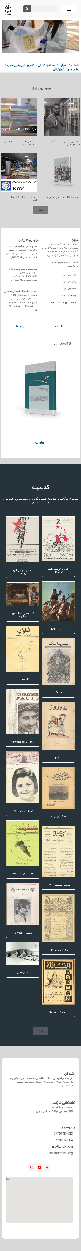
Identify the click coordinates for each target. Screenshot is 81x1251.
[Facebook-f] (47, 1167)
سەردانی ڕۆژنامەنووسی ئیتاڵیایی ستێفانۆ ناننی (65, 143)
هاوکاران (58, 69)
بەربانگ (58, 692)
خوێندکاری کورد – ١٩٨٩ (22, 874)
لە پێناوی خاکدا (58, 629)
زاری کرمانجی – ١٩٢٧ (58, 950)
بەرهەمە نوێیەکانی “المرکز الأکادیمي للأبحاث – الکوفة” (20, 143)
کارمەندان (72, 69)
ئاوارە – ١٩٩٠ (23, 679)
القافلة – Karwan (58, 1012)
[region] (40, 36)
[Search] (27, 8)
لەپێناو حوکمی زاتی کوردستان (23, 572)
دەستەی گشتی (47, 65)
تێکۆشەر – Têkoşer (22, 933)
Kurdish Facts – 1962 (22, 742)
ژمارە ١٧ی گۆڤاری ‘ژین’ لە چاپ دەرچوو (63, 197)
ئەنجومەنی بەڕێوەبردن (20, 65)
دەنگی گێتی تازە (58, 816)
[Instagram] (31, 1167)
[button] (69, 8)
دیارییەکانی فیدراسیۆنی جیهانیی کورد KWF (20, 198)
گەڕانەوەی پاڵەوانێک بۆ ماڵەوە (23, 615)
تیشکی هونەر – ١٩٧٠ (23, 811)
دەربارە (63, 65)
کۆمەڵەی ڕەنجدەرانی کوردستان (58, 570)
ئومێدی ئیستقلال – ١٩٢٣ (58, 885)
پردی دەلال (22, 973)
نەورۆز (58, 757)
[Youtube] (39, 1167)
